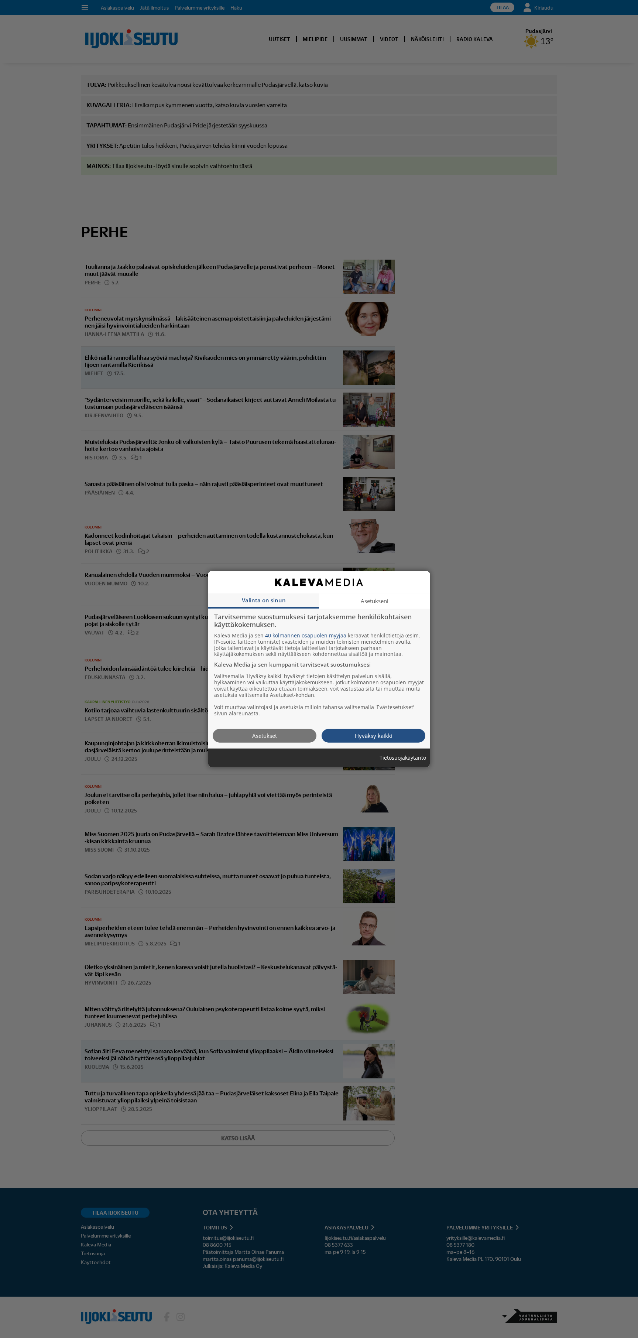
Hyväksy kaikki (373, 735)
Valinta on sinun (264, 599)
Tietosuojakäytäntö (403, 757)
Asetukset (264, 735)
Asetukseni (374, 600)
